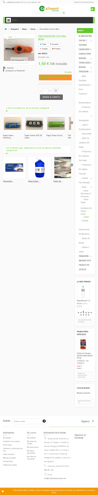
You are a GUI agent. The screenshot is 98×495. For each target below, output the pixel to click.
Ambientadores (85, 102)
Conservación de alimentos (84, 231)
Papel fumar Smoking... (8, 136)
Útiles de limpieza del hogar (84, 142)
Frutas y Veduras (83, 42)
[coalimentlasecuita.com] (49, 9)
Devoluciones (8, 461)
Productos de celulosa (84, 109)
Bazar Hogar (84, 201)
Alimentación (85, 36)
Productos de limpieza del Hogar (84, 156)
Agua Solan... (34, 181)
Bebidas (82, 58)
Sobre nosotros (9, 454)
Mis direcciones (33, 447)
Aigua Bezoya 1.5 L (83, 301)
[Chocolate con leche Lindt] (14, 167)
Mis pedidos (31, 438)
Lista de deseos (83, 388)
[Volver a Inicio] (5, 29)
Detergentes (84, 120)
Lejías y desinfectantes (85, 127)
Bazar (24, 29)
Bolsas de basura (84, 240)
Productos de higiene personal (84, 169)
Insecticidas (86, 134)
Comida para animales (84, 180)
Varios (32, 29)
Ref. (39, 53)
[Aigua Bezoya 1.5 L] (83, 291)
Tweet (43, 44)
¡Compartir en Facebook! (15, 70)
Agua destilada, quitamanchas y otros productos (85, 85)
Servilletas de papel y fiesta (86, 211)
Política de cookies (10, 465)
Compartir (55, 44)
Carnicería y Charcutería (85, 51)
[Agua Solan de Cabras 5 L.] (39, 167)
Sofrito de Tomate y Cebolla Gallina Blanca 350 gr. (85, 355)
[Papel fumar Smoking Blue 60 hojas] (12, 123)
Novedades (7, 438)
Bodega (82, 67)
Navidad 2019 (85, 260)
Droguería (15, 29)
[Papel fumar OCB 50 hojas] (34, 123)
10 (88, 315)
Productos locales (84, 267)
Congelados (84, 63)
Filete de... (58, 181)
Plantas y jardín (84, 249)
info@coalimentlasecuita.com (55, 478)
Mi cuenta (31, 432)
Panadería (84, 256)
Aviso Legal (7, 445)
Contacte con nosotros (84, 2)
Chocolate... (8, 181)
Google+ (44, 48)
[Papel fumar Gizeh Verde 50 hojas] (56, 123)
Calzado (84, 220)
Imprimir (10, 68)
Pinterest (57, 48)
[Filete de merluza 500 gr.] (65, 167)
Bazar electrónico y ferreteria (86, 193)
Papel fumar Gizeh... (55, 135)
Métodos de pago (9, 458)
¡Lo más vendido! (84, 282)
